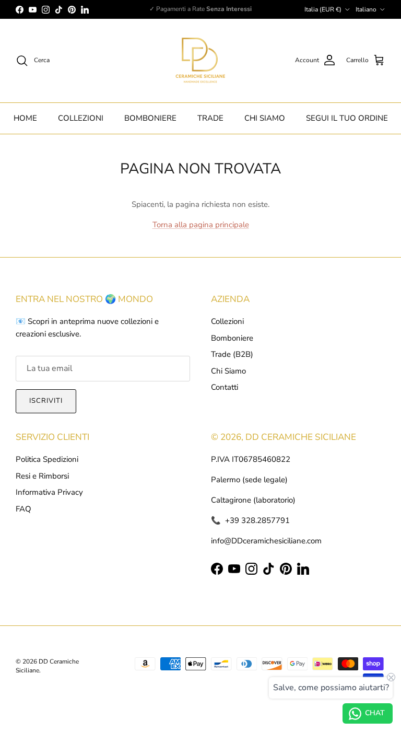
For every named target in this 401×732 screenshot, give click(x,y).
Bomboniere (232, 338)
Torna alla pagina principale (200, 224)
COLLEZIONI (80, 118)
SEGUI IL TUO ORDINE (347, 118)
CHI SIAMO (264, 118)
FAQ (23, 509)
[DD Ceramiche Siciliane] (200, 60)
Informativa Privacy (49, 492)
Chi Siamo (228, 371)
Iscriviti (46, 400)
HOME (25, 118)
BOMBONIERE (150, 118)
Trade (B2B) (232, 354)
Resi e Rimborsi (42, 476)
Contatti (224, 387)
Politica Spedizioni (47, 459)
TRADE (210, 118)
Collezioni (227, 321)
